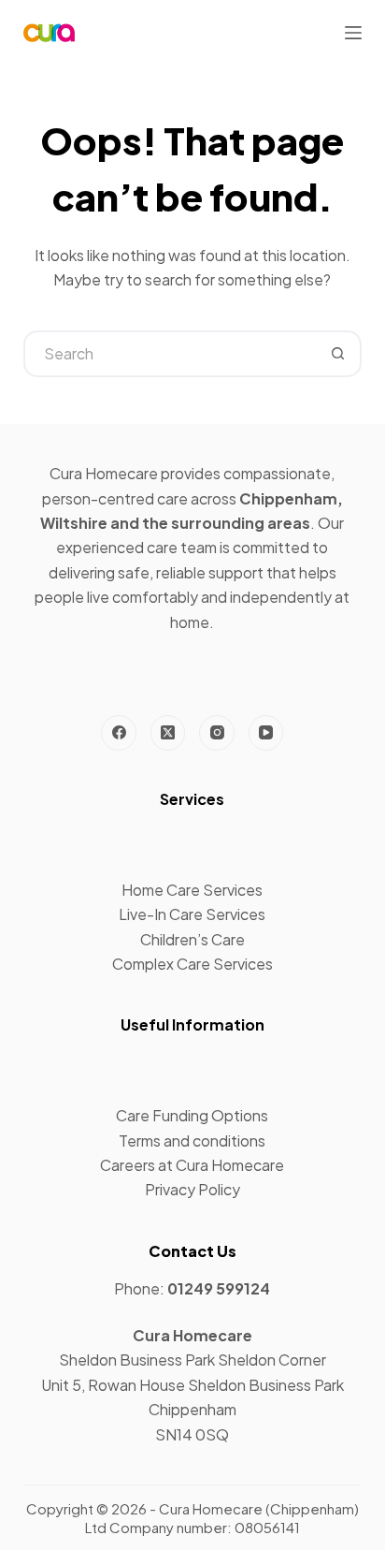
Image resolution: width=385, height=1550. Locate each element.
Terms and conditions (192, 1140)
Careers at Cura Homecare (192, 1165)
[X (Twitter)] (168, 733)
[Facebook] (118, 733)
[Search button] (338, 353)
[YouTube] (266, 733)
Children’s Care (192, 939)
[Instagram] (217, 733)
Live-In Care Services (192, 914)
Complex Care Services (192, 963)
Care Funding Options (192, 1115)
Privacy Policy (192, 1189)
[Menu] (353, 32)
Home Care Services (192, 889)
